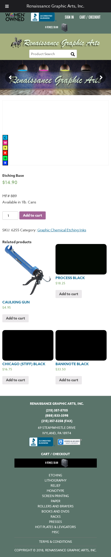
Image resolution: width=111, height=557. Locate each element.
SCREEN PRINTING (55, 496)
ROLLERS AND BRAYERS (56, 506)
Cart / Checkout (90, 17)
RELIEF (56, 485)
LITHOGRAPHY (56, 480)
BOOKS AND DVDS (55, 511)
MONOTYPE (55, 491)
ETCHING (55, 475)
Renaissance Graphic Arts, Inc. (55, 6)
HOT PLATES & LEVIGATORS (55, 527)
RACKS (56, 516)
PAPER (55, 501)
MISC (55, 532)
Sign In (69, 17)
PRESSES (55, 522)
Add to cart (32, 215)
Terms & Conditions (55, 541)
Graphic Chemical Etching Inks (61, 229)
